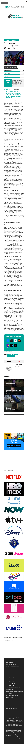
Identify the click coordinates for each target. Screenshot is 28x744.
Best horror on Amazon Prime (12, 668)
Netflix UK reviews (10, 674)
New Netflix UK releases (11, 678)
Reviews (14, 40)
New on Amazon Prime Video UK (13, 679)
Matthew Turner (7, 89)
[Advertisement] (14, 30)
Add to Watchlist (8, 351)
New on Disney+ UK (10, 681)
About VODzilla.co (9, 662)
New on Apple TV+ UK (10, 683)
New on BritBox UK (10, 685)
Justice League (14, 354)
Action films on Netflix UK (11, 708)
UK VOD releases (9, 697)
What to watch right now (11, 664)
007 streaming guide (10, 689)
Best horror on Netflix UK (11, 670)
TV (17, 40)
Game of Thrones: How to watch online (14, 691)
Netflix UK (7, 40)
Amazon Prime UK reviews (11, 676)
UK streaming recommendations (13, 687)
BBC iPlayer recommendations (12, 666)
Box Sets (9, 354)
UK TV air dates (9, 693)
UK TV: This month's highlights (12, 695)
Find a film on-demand (10, 672)
